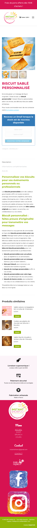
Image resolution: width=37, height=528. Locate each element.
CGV (29, 521)
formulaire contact (12, 110)
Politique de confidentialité (19, 521)
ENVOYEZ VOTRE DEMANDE (18, 141)
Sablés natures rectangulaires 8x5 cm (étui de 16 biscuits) (24, 308)
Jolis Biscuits (13, 149)
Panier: (25, 17)
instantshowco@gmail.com (18, 449)
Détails (17, 316)
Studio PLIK (31, 525)
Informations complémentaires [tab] (14, 166)
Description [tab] (6, 162)
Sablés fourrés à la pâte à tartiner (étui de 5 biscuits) (23, 338)
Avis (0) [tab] (5, 171)
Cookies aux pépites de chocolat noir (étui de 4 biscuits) (22, 323)
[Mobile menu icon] (33, 17)
